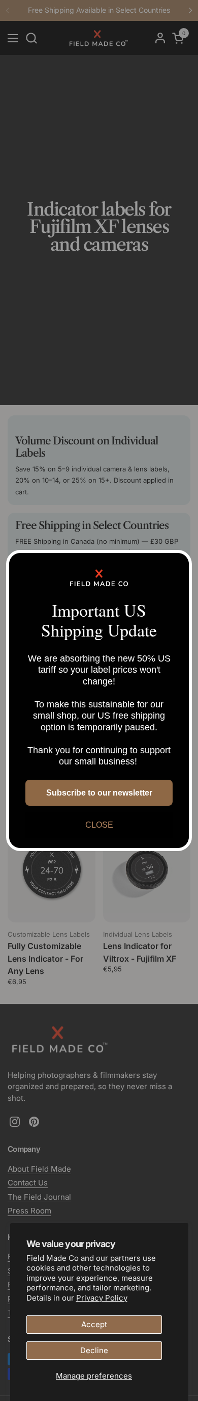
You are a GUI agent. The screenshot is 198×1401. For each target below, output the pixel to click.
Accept (94, 1324)
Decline (94, 1350)
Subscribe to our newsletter (99, 792)
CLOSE (99, 825)
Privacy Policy (101, 1298)
